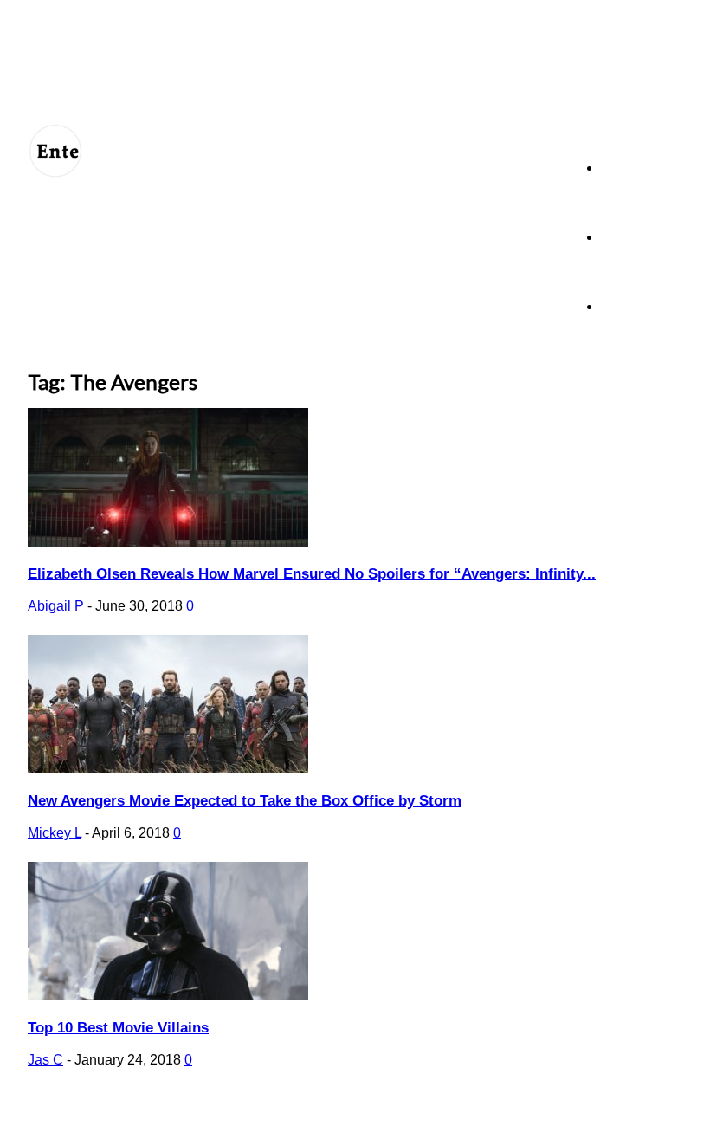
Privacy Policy (240, 1114)
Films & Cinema (641, 306)
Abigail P (56, 606)
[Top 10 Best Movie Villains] (168, 995)
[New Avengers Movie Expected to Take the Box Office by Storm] (168, 768)
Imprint (369, 1114)
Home (617, 167)
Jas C (45, 1059)
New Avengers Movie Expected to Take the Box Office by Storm (245, 801)
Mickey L (54, 832)
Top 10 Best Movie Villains (118, 1027)
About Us (108, 1114)
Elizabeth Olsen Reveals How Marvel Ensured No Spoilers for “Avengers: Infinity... (312, 574)
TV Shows (629, 237)
